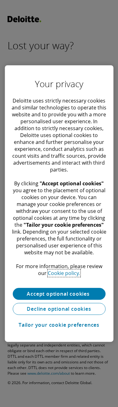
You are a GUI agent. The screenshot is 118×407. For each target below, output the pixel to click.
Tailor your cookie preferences (59, 324)
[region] (59, 203)
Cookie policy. (64, 273)
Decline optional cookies (59, 308)
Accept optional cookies (59, 293)
